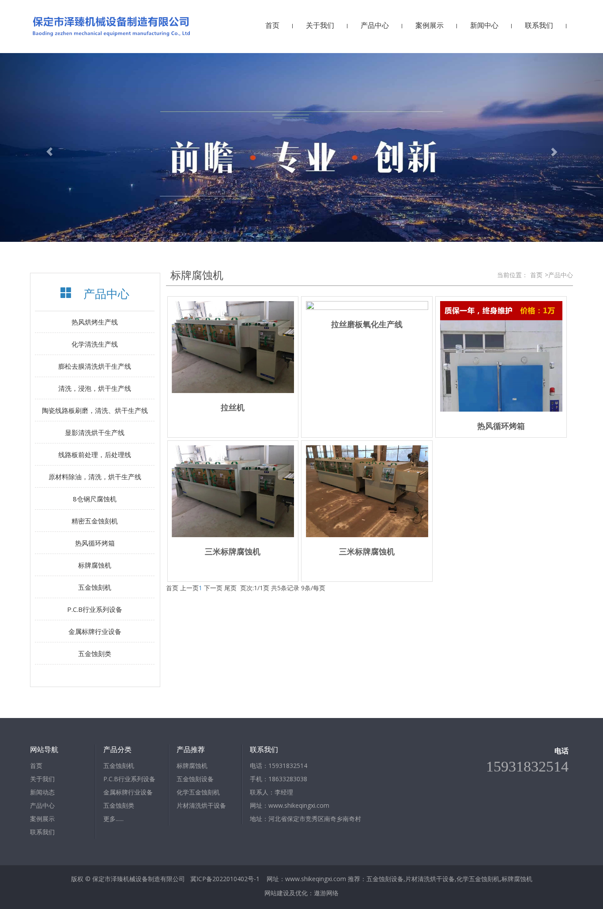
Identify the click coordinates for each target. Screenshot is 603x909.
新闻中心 (484, 25)
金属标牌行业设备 (94, 631)
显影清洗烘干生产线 (94, 432)
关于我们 (320, 25)
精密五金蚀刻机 (95, 520)
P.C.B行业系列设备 (94, 609)
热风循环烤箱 (95, 543)
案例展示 (429, 25)
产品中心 (375, 25)
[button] (45, 147)
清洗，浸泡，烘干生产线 (94, 388)
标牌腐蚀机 (94, 565)
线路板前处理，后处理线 (94, 454)
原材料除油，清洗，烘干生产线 (95, 476)
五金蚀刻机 (94, 587)
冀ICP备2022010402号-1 (225, 879)
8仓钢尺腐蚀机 (95, 498)
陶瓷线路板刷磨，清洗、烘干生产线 (95, 410)
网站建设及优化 (286, 893)
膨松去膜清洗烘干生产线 (94, 366)
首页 (272, 25)
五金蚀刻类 (94, 653)
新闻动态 (42, 792)
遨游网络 (326, 893)
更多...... (113, 818)
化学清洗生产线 (95, 344)
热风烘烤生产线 (95, 321)
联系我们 (539, 25)
